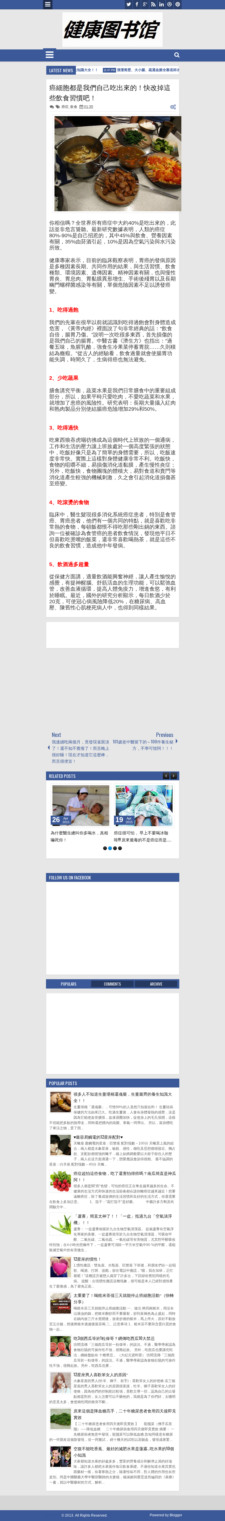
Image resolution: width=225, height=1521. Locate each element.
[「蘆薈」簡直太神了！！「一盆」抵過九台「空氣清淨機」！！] (60, 1240)
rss (153, 4)
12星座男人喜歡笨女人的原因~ (101, 1381)
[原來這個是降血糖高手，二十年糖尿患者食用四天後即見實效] (60, 1434)
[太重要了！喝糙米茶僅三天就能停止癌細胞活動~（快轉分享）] (60, 1319)
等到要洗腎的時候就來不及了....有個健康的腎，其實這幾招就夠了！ (142, 839)
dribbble (169, 4)
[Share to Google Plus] (105, 789)
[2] (110, 855)
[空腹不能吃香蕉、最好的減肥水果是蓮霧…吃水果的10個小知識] (60, 1472)
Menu (47, 4)
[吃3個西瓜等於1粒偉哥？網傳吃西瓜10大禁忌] (60, 1362)
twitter (128, 4)
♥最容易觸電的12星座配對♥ (98, 1143)
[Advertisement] (90, 689)
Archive (156, 990)
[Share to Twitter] (98, 789)
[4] (120, 855)
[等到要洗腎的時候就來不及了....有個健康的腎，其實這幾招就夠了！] (144, 805)
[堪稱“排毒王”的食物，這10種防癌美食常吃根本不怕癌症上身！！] (80, 805)
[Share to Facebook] (92, 789)
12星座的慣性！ (88, 1265)
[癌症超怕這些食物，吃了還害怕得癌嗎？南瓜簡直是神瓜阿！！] (60, 1197)
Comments (112, 990)
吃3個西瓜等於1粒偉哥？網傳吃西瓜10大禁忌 (114, 1344)
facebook (137, 4)
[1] (105, 855)
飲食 (73, 107)
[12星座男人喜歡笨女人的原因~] (60, 1398)
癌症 (65, 107)
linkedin (161, 4)
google (145, 4)
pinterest (178, 4)
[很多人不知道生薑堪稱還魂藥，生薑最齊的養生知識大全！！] (60, 1118)
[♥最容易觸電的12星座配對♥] (60, 1161)
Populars (68, 990)
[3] (115, 855)
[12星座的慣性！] (60, 1283)
